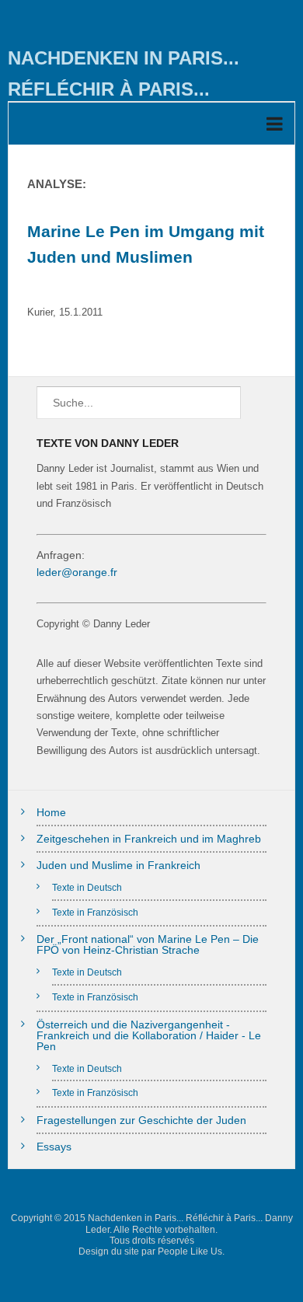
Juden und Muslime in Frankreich (118, 865)
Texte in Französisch (95, 912)
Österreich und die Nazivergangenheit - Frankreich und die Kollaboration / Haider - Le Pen (149, 1035)
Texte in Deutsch (87, 887)
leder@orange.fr (77, 572)
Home (51, 812)
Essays (54, 1146)
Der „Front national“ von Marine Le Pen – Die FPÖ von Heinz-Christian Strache (148, 944)
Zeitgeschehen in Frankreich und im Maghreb (149, 839)
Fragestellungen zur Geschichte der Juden (141, 1120)
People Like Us (190, 1251)
